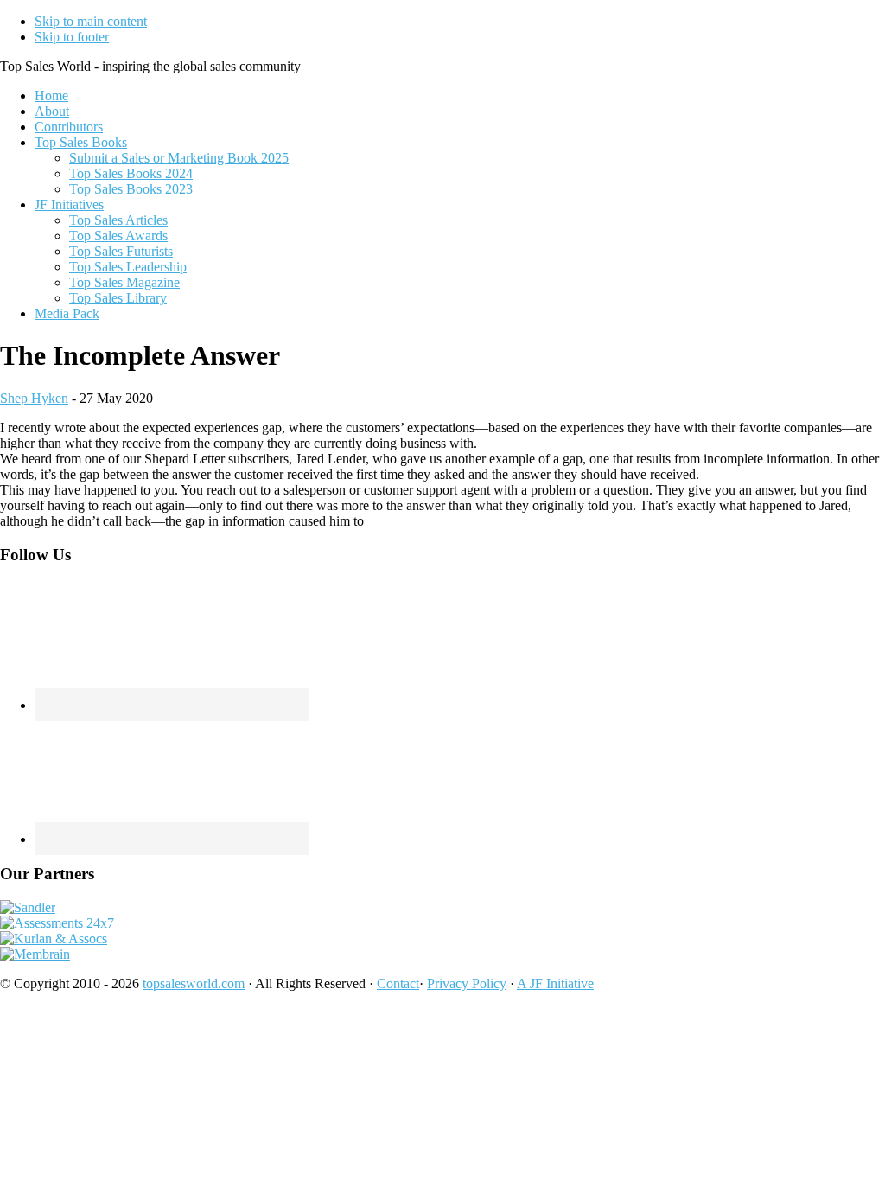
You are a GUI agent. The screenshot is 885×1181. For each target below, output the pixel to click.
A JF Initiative (555, 983)
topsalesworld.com (194, 983)
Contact (398, 983)
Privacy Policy (466, 983)
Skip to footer (72, 36)
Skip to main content (91, 21)
